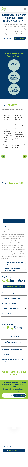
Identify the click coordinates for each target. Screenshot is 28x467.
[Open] (25, 9)
